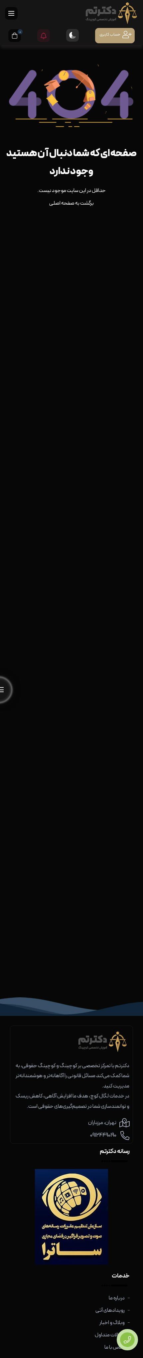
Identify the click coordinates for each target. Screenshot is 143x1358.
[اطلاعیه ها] (43, 35)
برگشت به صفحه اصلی (71, 203)
